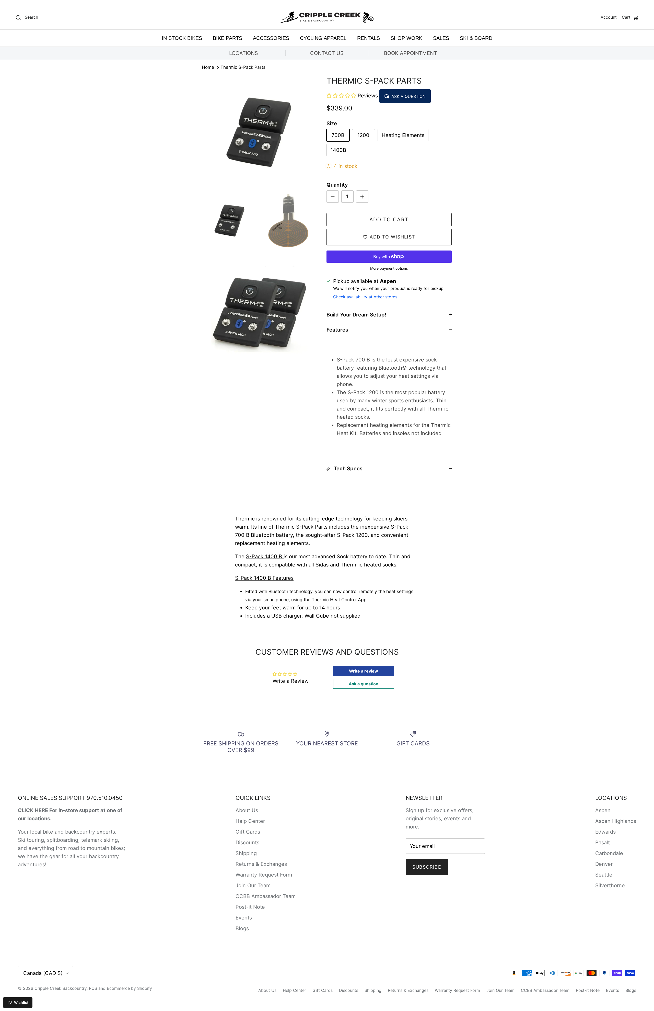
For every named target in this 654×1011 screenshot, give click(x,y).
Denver (604, 864)
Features (337, 330)
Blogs (242, 928)
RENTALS (368, 38)
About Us (247, 810)
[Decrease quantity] (332, 196)
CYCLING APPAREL (323, 38)
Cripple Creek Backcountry (60, 988)
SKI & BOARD (476, 38)
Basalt (602, 842)
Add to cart (389, 220)
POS (93, 988)
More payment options (389, 268)
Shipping (246, 853)
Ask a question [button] (363, 683)
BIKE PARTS (227, 38)
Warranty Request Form (264, 875)
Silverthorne (610, 885)
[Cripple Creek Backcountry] (327, 17)
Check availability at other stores (365, 296)
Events (244, 918)
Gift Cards (248, 832)
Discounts (247, 842)
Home (208, 67)
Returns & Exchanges (261, 864)
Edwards (605, 832)
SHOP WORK (406, 38)
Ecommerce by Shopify (129, 988)
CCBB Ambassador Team (266, 896)
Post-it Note (250, 907)
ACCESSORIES (271, 38)
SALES (441, 38)
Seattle (603, 875)
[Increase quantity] (362, 196)
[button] (342, 96)
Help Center (250, 821)
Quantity (337, 185)
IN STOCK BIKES (182, 38)
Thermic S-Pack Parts (242, 67)
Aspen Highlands (615, 821)
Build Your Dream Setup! (356, 315)
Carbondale (609, 853)
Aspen (603, 810)
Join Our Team (253, 885)
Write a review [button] (363, 671)
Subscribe (426, 867)
